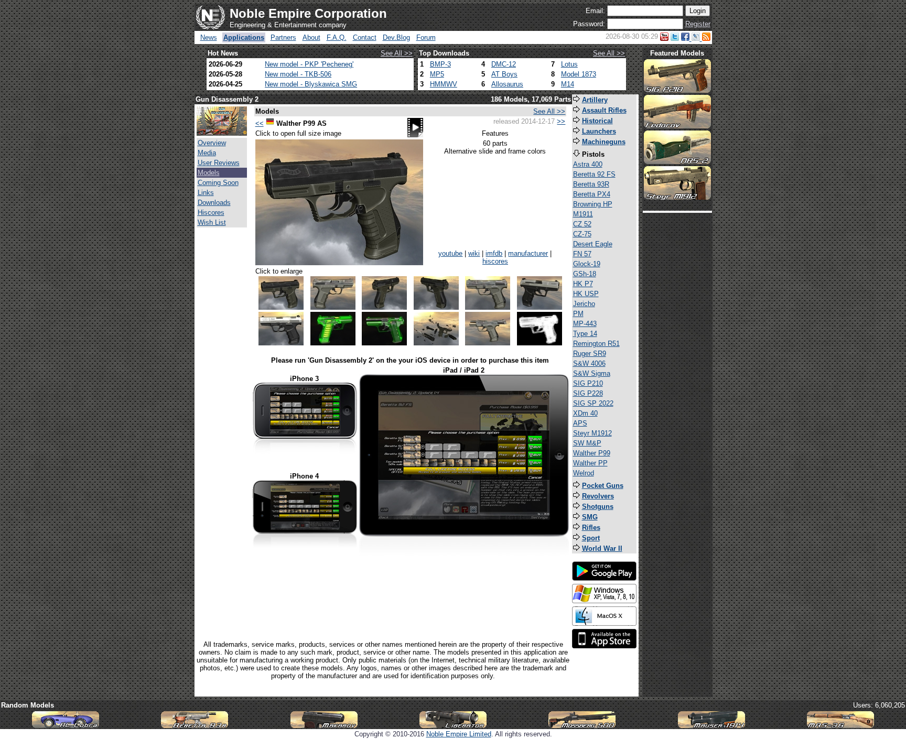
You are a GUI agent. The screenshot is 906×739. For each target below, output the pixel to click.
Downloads (214, 203)
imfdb (494, 253)
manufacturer (528, 253)
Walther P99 (591, 453)
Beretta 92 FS (594, 174)
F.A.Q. (337, 37)
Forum (426, 37)
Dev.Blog (396, 37)
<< (259, 123)
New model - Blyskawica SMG (311, 84)
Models (209, 173)
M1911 (583, 214)
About (311, 37)
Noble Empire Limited (458, 734)
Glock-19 (586, 264)
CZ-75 (582, 234)
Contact (364, 37)
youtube (450, 253)
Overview (212, 143)
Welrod (583, 473)
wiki (474, 253)
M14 (567, 84)
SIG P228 (588, 393)
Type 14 (585, 334)
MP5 (437, 74)
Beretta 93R (591, 184)
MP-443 (585, 324)
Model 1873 (578, 74)
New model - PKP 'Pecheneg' (309, 64)
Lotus (569, 64)
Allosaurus (507, 84)
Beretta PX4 (591, 194)
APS (580, 423)
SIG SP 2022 (593, 403)
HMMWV (443, 84)
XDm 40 (585, 413)
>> (561, 121)
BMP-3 (440, 64)
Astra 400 (587, 164)
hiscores (495, 261)
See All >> (397, 53)
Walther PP (590, 463)
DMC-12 (503, 64)
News (208, 37)
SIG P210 (588, 383)
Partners (283, 37)
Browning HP (592, 204)
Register (697, 24)
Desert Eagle (592, 244)
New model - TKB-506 (298, 74)
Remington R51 (596, 343)
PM (578, 314)
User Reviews (219, 163)
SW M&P (587, 443)
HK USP (586, 294)
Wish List (212, 222)
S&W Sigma (591, 373)
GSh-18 (584, 274)
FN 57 (582, 254)
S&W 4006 (589, 363)
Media (207, 153)
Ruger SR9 (589, 353)
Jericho (584, 304)
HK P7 (583, 284)
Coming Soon (218, 183)
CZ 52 (582, 224)
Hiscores (211, 212)
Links (206, 193)
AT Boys (504, 74)
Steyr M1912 (592, 433)
